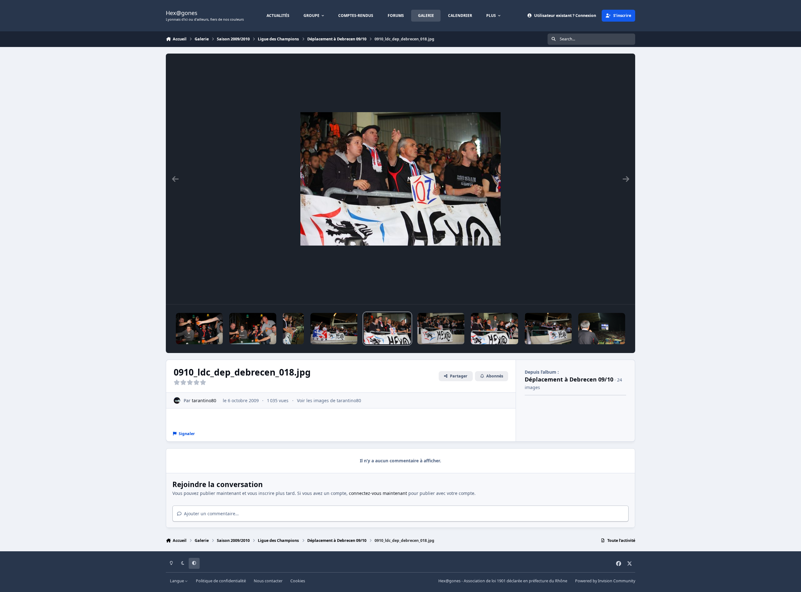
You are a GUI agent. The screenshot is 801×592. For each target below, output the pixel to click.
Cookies (297, 581)
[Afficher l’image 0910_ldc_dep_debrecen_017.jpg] (333, 328)
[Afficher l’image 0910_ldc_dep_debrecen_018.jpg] (387, 328)
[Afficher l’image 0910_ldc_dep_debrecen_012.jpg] (601, 328)
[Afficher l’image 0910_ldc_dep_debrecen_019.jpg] (440, 328)
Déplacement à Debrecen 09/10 (569, 379)
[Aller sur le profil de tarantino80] (177, 400)
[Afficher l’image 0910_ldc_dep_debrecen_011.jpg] (548, 328)
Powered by (605, 581)
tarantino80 (204, 400)
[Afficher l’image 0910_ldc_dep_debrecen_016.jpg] (293, 328)
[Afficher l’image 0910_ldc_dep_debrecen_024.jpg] (252, 328)
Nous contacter (268, 581)
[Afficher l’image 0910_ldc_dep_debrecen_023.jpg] (199, 328)
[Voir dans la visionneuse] (400, 179)
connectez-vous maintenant (378, 493)
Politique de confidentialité (221, 581)
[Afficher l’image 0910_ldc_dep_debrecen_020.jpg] (494, 328)
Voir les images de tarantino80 (329, 400)
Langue (177, 581)
